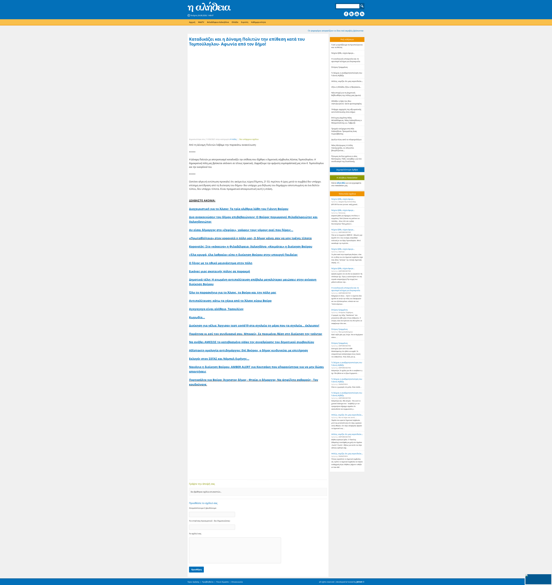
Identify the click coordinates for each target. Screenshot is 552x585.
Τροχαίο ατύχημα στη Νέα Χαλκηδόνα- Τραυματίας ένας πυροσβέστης (344, 131)
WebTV (201, 22)
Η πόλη (233, 139)
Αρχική (192, 22)
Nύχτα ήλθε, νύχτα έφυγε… (343, 53)
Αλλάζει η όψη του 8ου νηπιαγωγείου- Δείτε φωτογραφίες (346, 102)
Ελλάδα (235, 22)
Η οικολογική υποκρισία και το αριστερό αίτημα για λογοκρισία (345, 60)
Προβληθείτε (207, 582)
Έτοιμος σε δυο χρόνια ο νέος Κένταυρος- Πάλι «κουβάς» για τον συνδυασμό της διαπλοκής (346, 159)
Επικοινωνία (237, 582)
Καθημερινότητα (258, 22)
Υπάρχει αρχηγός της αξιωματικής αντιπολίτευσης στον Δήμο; (346, 110)
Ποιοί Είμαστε (222, 582)
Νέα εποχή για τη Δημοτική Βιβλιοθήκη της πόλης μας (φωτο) (346, 94)
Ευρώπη (244, 22)
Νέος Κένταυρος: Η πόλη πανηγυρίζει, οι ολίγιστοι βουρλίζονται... (342, 148)
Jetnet (359, 582)
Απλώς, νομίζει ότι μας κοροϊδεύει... (347, 81)
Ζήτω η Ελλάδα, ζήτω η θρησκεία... (346, 87)
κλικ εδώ (341, 183)
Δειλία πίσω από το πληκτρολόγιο (346, 139)
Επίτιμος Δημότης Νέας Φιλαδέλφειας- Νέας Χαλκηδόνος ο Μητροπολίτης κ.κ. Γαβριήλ (346, 120)
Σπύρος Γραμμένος (339, 67)
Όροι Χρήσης (193, 582)
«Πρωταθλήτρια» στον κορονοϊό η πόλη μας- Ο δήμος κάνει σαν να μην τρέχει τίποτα (250, 238)
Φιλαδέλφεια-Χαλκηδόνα (218, 22)
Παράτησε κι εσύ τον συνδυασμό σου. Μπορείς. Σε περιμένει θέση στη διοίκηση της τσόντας (255, 334)
